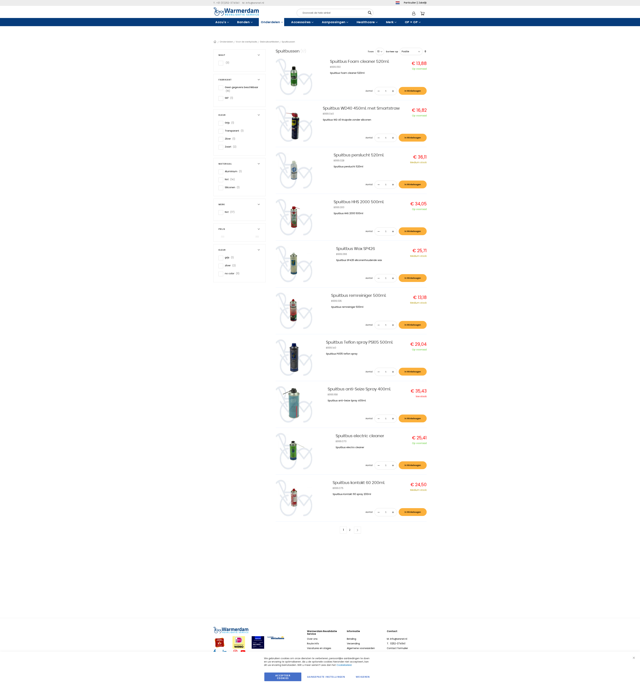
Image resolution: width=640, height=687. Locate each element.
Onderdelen (226, 41)
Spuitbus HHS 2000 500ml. (359, 202)
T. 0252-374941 (396, 643)
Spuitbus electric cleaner (360, 436)
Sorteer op (392, 51)
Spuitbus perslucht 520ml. (359, 155)
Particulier (410, 2)
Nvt (231, 179)
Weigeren (363, 676)
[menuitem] (221, 22)
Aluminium (234, 171)
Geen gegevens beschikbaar (241, 89)
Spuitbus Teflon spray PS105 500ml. (359, 342)
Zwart (231, 146)
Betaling (351, 639)
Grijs (230, 122)
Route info (313, 643)
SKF (230, 98)
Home (215, 41)
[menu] (320, 22)
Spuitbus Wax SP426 (355, 249)
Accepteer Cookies (282, 677)
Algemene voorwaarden (361, 648)
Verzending (353, 643)
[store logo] (236, 11)
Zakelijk (422, 2)
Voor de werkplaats (246, 41)
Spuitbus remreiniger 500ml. (358, 296)
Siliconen (233, 187)
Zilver (231, 138)
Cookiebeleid (344, 665)
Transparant (235, 130)
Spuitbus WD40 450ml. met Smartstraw (361, 108)
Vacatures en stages (319, 648)
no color (233, 273)
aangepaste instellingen (326, 676)
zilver (231, 265)
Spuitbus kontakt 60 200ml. (359, 483)
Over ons (312, 639)
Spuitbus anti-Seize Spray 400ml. (359, 389)
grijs (230, 257)
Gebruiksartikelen (269, 41)
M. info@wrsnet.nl (397, 639)
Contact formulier (397, 648)
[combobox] (335, 13)
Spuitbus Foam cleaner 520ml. (359, 62)
